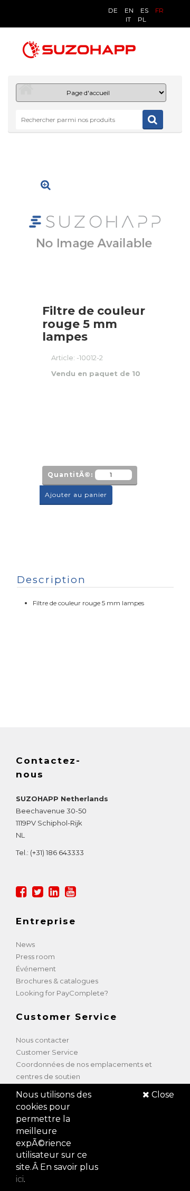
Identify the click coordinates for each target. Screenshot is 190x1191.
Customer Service (47, 1052)
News (25, 944)
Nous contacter (42, 1040)
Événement (36, 968)
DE (113, 10)
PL (142, 19)
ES (144, 10)
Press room (35, 956)
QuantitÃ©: (70, 475)
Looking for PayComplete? (62, 993)
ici (20, 1179)
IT (128, 19)
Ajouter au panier (76, 495)
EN (129, 10)
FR (159, 10)
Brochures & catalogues (57, 981)
